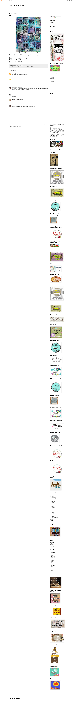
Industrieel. (56, 130)
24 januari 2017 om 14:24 (20, 93)
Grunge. (51, 129)
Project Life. (61, 133)
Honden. (28, 66)
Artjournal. (13, 66)
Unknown (52, 22)
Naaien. (61, 132)
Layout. (55, 131)
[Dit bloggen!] (21, 65)
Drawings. (53, 513)
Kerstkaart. (51, 131)
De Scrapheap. (25, 66)
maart (53, 507)
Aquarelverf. (53, 124)
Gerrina (13, 87)
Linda (12, 105)
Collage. (61, 126)
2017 (52, 496)
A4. (50, 124)
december (53, 497)
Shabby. (58, 134)
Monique (52, 77)
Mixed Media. (31, 66)
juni (52, 503)
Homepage (29, 124)
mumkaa (52, 570)
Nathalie (52, 78)
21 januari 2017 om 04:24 (19, 78)
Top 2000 (51, 136)
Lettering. (58, 131)
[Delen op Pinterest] (24, 65)
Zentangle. (56, 136)
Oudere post (46, 124)
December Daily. (57, 127)
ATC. (57, 125)
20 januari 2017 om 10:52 (18, 73)
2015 (52, 520)
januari (53, 510)
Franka (52, 76)
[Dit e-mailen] (20, 65)
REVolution (52, 560)
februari (53, 508)
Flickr (52, 96)
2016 (52, 519)
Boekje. (63, 125)
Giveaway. (62, 128)
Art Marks (57, 124)
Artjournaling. (16, 66)
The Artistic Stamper (12, 59)
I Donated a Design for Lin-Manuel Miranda (53, 568)
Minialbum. (51, 132)
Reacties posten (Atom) (17, 126)
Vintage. (54, 136)
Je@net (13, 73)
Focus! (53, 516)
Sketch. (63, 134)
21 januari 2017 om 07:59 (18, 87)
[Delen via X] (22, 65)
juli (52, 502)
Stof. (59, 135)
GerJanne (13, 78)
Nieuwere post (11, 124)
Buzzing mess (16, 4)
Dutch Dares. (55, 128)
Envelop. (59, 128)
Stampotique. (52, 135)
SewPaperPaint (14, 93)
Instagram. (52, 95)
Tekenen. (62, 135)
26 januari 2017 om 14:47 (17, 105)
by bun (52, 555)
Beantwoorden (14, 75)
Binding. (60, 125)
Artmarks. (53, 511)
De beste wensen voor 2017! (56, 517)
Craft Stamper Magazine (13, 58)
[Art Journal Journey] (57, 615)
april (52, 506)
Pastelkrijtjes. (56, 133)
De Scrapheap (34, 54)
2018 (52, 495)
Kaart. (63, 130)
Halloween (60, 129)
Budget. (51, 126)
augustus (53, 501)
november (53, 498)
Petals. (53, 512)
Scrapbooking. (52, 134)
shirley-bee (13, 99)
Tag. (60, 135)
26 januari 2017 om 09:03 (19, 99)
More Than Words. (52, 545)
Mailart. (63, 131)
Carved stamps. (20, 66)
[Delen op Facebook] (23, 65)
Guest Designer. (55, 129)
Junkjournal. (59, 130)
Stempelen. (56, 135)
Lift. (60, 131)
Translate (57, 17)
